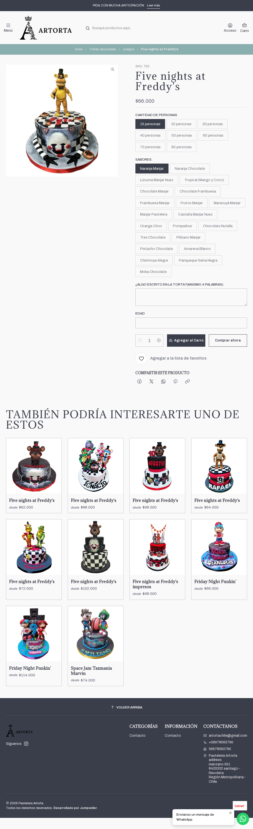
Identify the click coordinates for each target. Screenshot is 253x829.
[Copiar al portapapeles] (187, 382)
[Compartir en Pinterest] (175, 382)
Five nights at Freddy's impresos (155, 584)
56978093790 (220, 749)
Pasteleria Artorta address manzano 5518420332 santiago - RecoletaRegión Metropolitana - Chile (227, 768)
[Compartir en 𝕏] (151, 382)
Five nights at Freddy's (32, 500)
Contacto (137, 735)
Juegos (128, 49)
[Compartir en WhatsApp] (163, 382)
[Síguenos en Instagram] (26, 743)
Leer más (153, 5)
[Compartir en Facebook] (139, 382)
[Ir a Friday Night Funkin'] (219, 547)
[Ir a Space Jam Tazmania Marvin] (95, 633)
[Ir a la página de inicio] (45, 28)
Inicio (79, 49)
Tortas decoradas (102, 49)
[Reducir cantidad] (140, 340)
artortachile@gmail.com (228, 735)
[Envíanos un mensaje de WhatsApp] (243, 819)
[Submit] (88, 28)
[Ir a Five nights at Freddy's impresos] (157, 547)
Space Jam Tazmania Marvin (91, 670)
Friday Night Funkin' (215, 581)
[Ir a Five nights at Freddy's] (34, 466)
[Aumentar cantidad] (159, 340)
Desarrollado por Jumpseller (75, 808)
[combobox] (149, 28)
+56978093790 (221, 742)
